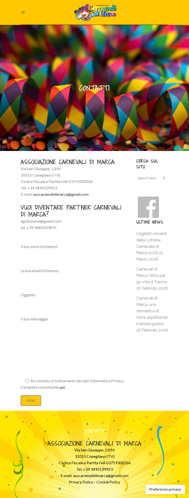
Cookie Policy (108, 482)
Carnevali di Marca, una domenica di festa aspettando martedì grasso (152, 311)
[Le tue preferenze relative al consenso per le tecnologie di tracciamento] (165, 489)
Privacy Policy (81, 482)
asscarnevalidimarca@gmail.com (100, 475)
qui (62, 387)
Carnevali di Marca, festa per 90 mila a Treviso (151, 275)
